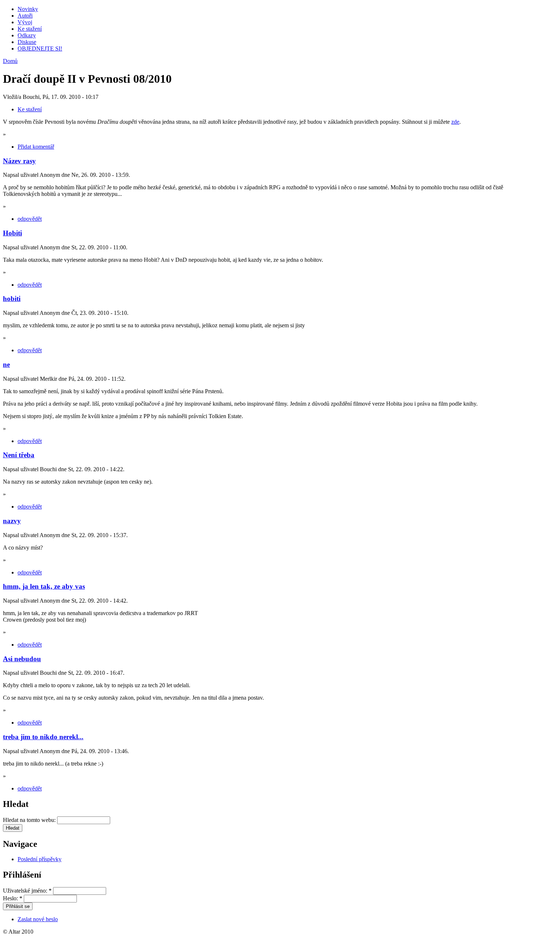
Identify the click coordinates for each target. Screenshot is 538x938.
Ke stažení (30, 29)
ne (6, 364)
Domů (10, 61)
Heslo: (12, 898)
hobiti (11, 298)
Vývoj (25, 22)
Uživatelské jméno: (27, 890)
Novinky (28, 9)
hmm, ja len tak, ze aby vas (44, 586)
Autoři (25, 15)
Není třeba (18, 455)
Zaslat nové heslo (38, 919)
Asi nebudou (22, 659)
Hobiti (12, 233)
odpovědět (30, 219)
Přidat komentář (36, 147)
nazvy (12, 521)
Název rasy (19, 161)
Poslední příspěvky (39, 859)
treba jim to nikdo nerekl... (43, 737)
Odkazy (27, 35)
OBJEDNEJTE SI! (40, 48)
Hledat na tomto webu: (30, 820)
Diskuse (27, 42)
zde (455, 122)
